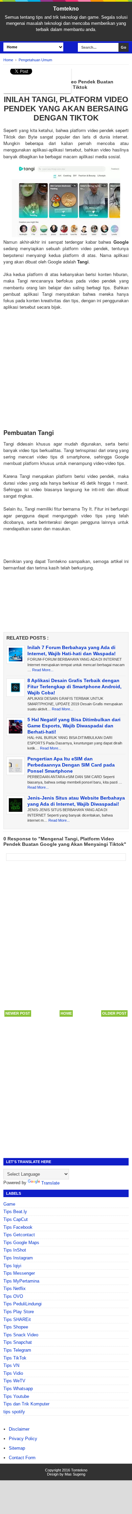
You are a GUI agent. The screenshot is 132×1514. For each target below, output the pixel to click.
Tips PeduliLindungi (22, 1303)
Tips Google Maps (21, 1242)
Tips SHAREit (17, 1319)
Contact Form (22, 1457)
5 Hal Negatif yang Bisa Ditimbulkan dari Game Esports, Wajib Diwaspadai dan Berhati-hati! (73, 726)
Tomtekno (66, 9)
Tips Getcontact (19, 1234)
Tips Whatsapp (18, 1388)
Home (66, 1013)
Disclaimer (19, 1429)
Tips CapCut (15, 1219)
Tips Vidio (13, 1373)
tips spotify (14, 1411)
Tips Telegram (17, 1350)
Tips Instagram (18, 1257)
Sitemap (17, 1448)
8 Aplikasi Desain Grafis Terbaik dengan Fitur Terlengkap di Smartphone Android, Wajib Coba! (74, 686)
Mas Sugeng (75, 1474)
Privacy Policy (23, 1438)
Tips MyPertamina (21, 1281)
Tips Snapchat (17, 1342)
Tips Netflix (14, 1288)
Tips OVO (13, 1296)
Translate (50, 1183)
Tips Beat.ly (15, 1211)
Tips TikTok (14, 1357)
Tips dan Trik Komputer (26, 1403)
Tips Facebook (17, 1227)
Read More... (42, 670)
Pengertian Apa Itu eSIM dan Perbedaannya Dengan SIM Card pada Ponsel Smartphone (71, 765)
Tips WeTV (14, 1380)
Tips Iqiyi (12, 1265)
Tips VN (11, 1365)
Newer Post (17, 1013)
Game (9, 1204)
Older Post (114, 1013)
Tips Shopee (15, 1327)
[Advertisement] (66, 375)
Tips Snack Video (20, 1334)
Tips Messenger (19, 1273)
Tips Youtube (16, 1396)
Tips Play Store (18, 1311)
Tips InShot (14, 1250)
